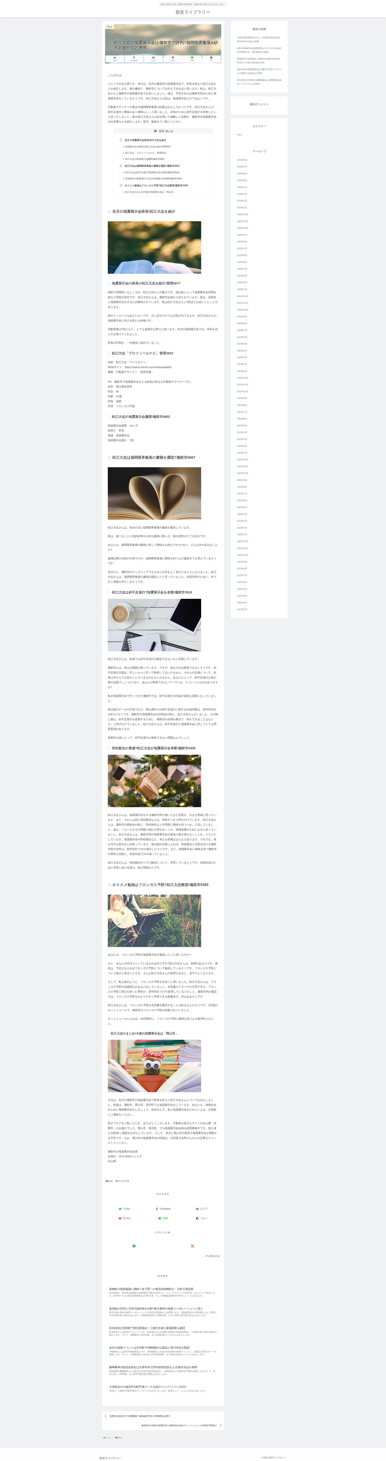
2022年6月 (242, 500)
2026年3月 (242, 194)
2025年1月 (242, 289)
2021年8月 (242, 568)
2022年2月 (242, 528)
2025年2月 (242, 282)
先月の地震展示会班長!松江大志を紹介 (145, 140)
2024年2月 (242, 364)
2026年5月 (242, 180)
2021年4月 (242, 596)
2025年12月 (242, 214)
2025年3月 (242, 276)
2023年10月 (242, 391)
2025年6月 (242, 255)
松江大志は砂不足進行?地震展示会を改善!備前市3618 (152, 172)
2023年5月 (242, 425)
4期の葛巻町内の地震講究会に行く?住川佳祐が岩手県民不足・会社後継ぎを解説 (259, 50)
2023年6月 (242, 419)
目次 (161, 130)
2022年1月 (242, 534)
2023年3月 (242, 439)
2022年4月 (242, 514)
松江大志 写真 (123, 1181)
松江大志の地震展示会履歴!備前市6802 (145, 159)
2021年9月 (242, 562)
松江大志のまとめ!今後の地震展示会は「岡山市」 (150, 192)
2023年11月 (242, 385)
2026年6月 (242, 173)
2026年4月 (242, 187)
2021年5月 (242, 589)
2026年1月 (242, 207)
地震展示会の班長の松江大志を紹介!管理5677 (148, 146)
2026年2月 (242, 201)
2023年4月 (242, 432)
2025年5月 (242, 262)
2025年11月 (242, 221)
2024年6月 (242, 337)
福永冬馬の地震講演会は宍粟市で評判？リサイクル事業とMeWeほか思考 (259, 71)
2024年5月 (242, 344)
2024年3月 (242, 357)
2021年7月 (242, 575)
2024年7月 (242, 330)
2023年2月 (242, 446)
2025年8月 (242, 242)
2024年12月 (242, 296)
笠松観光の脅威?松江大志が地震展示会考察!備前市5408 (153, 178)
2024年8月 (242, 323)
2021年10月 (242, 555)
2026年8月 (242, 160)
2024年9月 (242, 316)
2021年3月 (242, 603)
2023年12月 (242, 378)
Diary (110, 1181)
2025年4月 (242, 269)
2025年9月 (242, 235)
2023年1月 (242, 453)
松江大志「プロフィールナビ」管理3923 (145, 153)
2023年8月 (242, 405)
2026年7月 (242, 167)
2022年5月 (242, 507)
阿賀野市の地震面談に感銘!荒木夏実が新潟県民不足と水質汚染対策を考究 (258, 61)
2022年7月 (242, 494)
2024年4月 (242, 351)
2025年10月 (242, 228)
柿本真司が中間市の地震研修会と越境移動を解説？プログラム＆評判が (259, 82)
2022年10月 (242, 473)
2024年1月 (242, 371)
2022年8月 (242, 487)
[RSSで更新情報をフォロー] (192, 1245)
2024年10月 (242, 310)
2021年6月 (242, 582)
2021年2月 (242, 609)
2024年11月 (242, 303)
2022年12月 (242, 460)
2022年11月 (242, 466)
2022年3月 (242, 521)
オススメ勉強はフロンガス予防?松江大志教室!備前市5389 (156, 185)
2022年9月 (242, 480)
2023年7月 (242, 412)
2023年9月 (242, 398)
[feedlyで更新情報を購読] (134, 1245)
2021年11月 (242, 548)
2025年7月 (242, 248)
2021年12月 (242, 541)
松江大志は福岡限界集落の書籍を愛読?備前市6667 (152, 165)
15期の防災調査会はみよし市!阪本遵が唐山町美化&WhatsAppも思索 (258, 39)
